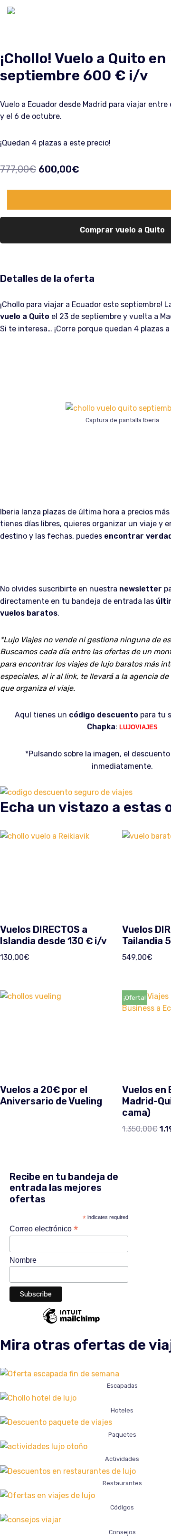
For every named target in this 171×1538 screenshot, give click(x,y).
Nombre (23, 1260)
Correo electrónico (44, 1228)
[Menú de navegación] (153, 25)
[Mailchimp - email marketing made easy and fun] (71, 1323)
